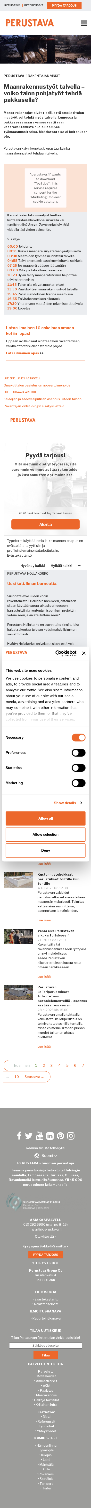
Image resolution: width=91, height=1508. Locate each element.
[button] (45, 1155)
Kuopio (46, 1455)
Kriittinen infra (46, 1405)
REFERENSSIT (33, 5)
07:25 (12, 265)
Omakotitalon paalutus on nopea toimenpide (37, 385)
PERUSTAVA (12, 5)
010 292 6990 (34, 1224)
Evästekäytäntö (46, 1299)
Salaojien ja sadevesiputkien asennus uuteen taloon (43, 399)
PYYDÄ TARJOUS (64, 5)
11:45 (12, 284)
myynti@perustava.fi (45, 1229)
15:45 (12, 294)
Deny (45, 850)
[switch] (78, 753)
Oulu (46, 1469)
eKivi (46, 1385)
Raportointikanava (47, 1318)
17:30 (12, 304)
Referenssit (46, 1421)
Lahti (46, 1460)
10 (17, 1077)
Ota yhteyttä (44, 1236)
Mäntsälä (47, 1464)
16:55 (12, 299)
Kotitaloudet (46, 1376)
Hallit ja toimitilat (46, 1400)
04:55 (12, 261)
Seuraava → (34, 1077)
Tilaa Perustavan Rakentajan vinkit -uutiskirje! (45, 1338)
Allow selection (45, 834)
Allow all (45, 818)
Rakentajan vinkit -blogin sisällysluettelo (34, 406)
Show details (65, 803)
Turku (46, 1488)
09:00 (12, 270)
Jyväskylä (46, 1450)
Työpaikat (46, 1426)
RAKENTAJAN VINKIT (44, 76)
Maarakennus (46, 1395)
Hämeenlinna (47, 1445)
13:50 (12, 289)
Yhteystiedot (46, 1431)
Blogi (46, 1417)
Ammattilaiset (46, 1381)
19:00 (12, 308)
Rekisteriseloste (46, 1304)
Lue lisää (44, 864)
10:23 (12, 275)
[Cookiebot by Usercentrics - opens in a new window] (57, 653)
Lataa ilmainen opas (22, 353)
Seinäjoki (46, 1479)
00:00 (12, 246)
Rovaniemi (46, 1474)
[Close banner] (83, 653)
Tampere (46, 1484)
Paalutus (46, 1390)
